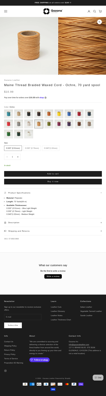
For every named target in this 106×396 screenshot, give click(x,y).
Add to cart (53, 174)
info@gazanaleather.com (79, 344)
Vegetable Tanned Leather (91, 311)
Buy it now (53, 181)
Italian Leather (86, 307)
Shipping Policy (10, 346)
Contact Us (8, 342)
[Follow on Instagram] (5, 370)
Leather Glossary (58, 311)
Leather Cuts (56, 307)
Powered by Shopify (62, 378)
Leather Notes (56, 315)
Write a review (53, 276)
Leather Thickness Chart (61, 320)
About (32, 336)
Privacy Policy (9, 354)
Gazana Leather (12, 80)
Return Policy (9, 350)
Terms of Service (11, 359)
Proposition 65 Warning (13, 363)
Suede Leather (86, 315)
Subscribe (13, 325)
